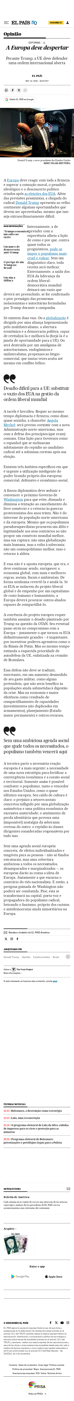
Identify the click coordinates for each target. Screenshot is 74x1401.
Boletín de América (16, 1197)
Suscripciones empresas (24, 1373)
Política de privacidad (22, 1369)
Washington (13, 499)
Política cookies (56, 1365)
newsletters (12, 1189)
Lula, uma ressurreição (25, 1118)
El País (37, 75)
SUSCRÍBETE (56, 22)
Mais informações (12, 973)
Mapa (36, 1369)
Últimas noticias (15, 1104)
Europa (13, 180)
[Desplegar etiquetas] (68, 956)
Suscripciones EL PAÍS (50, 1369)
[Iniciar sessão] (67, 23)
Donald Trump (27, 202)
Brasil (56, 957)
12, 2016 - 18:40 (37, 81)
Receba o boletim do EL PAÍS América (29, 932)
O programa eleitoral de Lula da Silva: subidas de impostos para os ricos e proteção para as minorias (36, 1129)
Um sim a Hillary (9, 279)
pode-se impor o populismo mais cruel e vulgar (47, 253)
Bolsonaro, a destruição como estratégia (36, 1110)
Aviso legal (43, 1365)
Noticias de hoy (54, 1373)
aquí (55, 981)
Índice (43, 1373)
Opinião (12, 34)
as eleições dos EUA (40, 193)
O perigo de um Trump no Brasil (14, 265)
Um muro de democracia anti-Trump (12, 250)
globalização (56, 318)
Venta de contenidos (27, 1365)
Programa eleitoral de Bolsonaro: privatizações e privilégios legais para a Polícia (33, 1141)
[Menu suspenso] (6, 23)
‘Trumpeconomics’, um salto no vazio (14, 234)
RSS (38, 1373)
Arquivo (9, 1229)
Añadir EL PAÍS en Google (22, 99)
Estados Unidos (41, 957)
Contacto (13, 1365)
